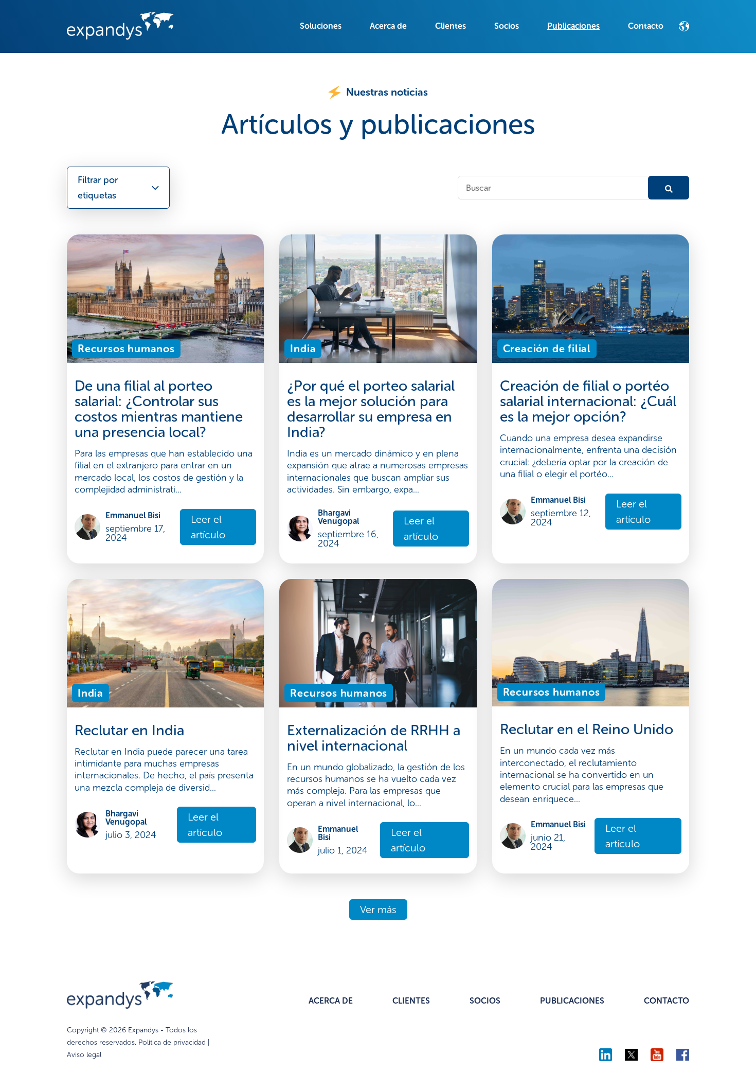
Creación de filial (547, 348)
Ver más (378, 909)
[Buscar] (668, 187)
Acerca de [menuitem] (388, 26)
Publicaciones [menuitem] (573, 26)
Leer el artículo (208, 527)
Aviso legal (84, 1054)
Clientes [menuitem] (450, 26)
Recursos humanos (126, 348)
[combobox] (555, 187)
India (303, 348)
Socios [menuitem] (506, 26)
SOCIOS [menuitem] (485, 1001)
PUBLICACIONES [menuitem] (572, 1001)
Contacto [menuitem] (645, 26)
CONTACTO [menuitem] (666, 1001)
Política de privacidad (172, 1042)
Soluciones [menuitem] (320, 26)
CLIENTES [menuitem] (411, 1001)
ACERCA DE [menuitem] (331, 1001)
